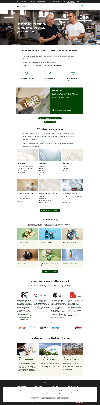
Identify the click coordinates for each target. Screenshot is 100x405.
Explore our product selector (50, 271)
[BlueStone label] (58, 295)
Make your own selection (62, 398)
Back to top (81, 382)
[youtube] (82, 402)
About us (49, 382)
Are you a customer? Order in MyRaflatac (50, 210)
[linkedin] (77, 402)
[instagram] (79, 402)
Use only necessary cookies (48, 398)
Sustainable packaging (41, 382)
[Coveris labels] (22, 328)
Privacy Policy (58, 393)
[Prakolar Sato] (67, 328)
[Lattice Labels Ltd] (41, 295)
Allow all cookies (35, 398)
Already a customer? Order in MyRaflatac (50, 118)
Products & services (31, 382)
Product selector (70, 1)
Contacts (54, 382)
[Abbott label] (75, 295)
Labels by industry (22, 382)
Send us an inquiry (50, 121)
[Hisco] (78, 328)
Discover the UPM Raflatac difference (63, 110)
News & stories (60, 382)
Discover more (20, 174)
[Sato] (56, 328)
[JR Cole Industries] (24, 295)
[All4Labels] (44, 328)
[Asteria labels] (33, 328)
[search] (82, 1)
